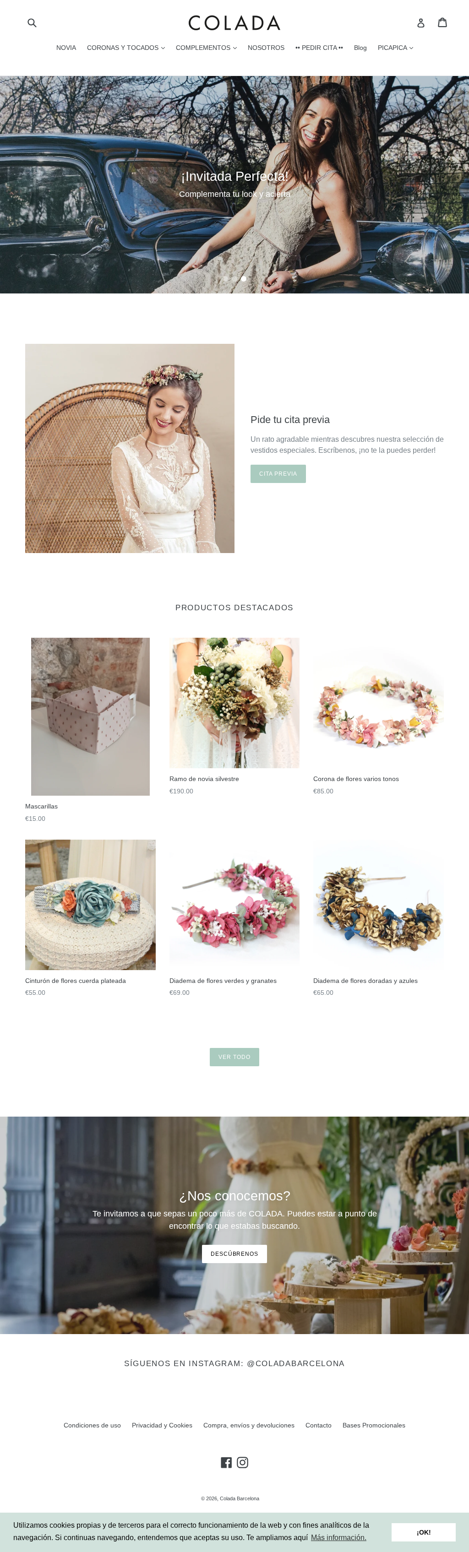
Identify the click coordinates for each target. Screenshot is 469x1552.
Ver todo (234, 1057)
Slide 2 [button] (234, 279)
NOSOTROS (266, 47)
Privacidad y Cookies (162, 1425)
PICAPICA (398, 47)
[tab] (225, 279)
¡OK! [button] (424, 1532)
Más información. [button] (338, 1537)
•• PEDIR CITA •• (319, 47)
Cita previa (278, 474)
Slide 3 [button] (243, 279)
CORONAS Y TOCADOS (128, 47)
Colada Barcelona (239, 1498)
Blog (360, 47)
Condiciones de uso (92, 1425)
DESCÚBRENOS (235, 1254)
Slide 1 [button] (225, 279)
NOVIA (66, 47)
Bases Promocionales (374, 1425)
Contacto (318, 1425)
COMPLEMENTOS (208, 47)
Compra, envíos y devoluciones (248, 1425)
